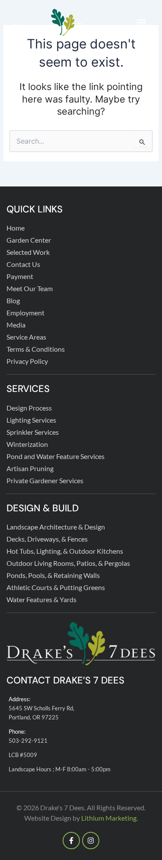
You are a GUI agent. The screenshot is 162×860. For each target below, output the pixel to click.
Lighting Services (31, 420)
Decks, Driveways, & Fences (47, 539)
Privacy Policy (27, 361)
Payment (19, 276)
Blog (13, 300)
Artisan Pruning (30, 468)
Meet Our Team (29, 288)
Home (15, 228)
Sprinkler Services (32, 432)
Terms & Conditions (35, 349)
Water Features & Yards (41, 599)
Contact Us (23, 264)
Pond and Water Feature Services (55, 456)
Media (15, 325)
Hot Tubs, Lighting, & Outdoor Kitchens (64, 551)
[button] (141, 22)
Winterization (27, 444)
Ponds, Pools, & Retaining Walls (53, 575)
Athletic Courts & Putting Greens (55, 587)
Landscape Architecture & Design (55, 527)
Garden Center (28, 240)
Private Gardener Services (44, 480)
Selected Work (28, 252)
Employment (25, 312)
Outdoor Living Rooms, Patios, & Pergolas (68, 563)
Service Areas (26, 337)
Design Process (29, 408)
